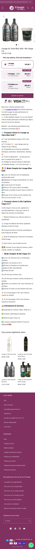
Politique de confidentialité (11, 456)
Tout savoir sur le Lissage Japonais (14, 491)
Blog (5, 439)
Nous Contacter (8, 405)
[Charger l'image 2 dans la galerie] (18, 44)
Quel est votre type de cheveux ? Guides (15, 508)
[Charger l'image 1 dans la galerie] (16, 44)
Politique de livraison (10, 470)
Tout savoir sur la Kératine (11, 504)
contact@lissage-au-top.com (12, 409)
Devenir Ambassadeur (10, 422)
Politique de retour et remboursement (14, 465)
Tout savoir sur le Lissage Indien (13, 486)
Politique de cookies (10, 461)
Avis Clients (7, 427)
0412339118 (7, 413)
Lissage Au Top (19, 546)
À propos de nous (9, 443)
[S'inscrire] (29, 521)
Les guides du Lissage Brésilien (13, 482)
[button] (2, 8)
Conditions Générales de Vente (12, 452)
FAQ (5, 400)
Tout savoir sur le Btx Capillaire (13, 499)
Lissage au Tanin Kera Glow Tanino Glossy (25, 355)
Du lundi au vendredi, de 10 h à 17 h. (14, 418)
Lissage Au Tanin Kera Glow (9, 354)
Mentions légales (9, 448)
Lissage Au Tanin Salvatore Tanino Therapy (25, 380)
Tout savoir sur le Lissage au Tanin (14, 495)
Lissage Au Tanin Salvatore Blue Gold (9, 380)
